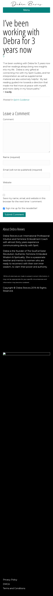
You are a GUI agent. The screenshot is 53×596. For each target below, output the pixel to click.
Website (7, 182)
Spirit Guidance (21, 99)
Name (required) (11, 157)
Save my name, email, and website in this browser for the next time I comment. (24, 200)
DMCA (6, 584)
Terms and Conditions (14, 588)
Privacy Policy (10, 579)
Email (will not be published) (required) (22, 170)
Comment (8, 119)
